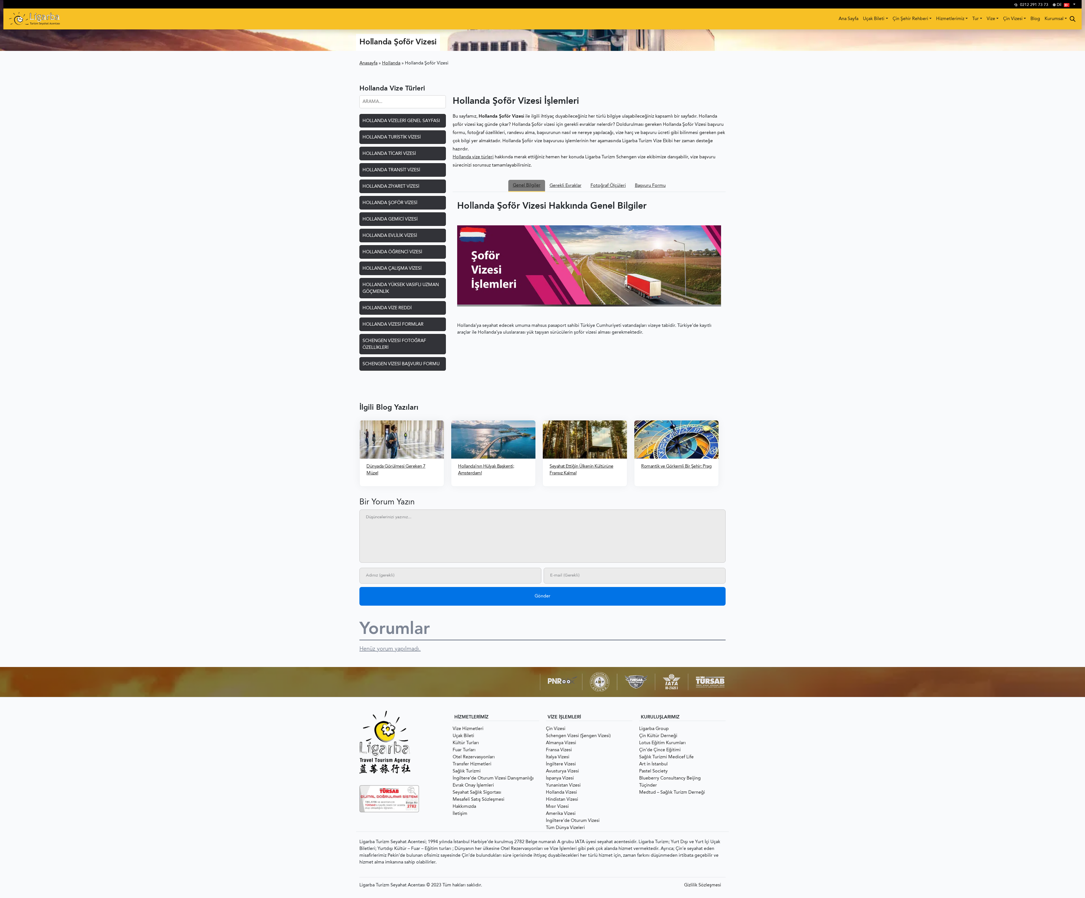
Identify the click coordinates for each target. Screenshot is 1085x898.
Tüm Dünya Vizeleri (565, 828)
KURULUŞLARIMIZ (660, 717)
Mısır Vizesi (557, 806)
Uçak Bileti (873, 19)
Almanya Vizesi (561, 743)
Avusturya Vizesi (562, 771)
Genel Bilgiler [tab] (527, 185)
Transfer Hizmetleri (472, 764)
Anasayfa (368, 63)
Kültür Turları (466, 743)
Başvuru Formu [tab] (650, 186)
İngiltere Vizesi (561, 764)
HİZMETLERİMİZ (471, 717)
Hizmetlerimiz (950, 19)
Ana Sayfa (848, 19)
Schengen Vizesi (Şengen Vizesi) (578, 736)
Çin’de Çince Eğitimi (660, 750)
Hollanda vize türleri (473, 157)
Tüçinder (648, 785)
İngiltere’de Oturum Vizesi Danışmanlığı (493, 778)
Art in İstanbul (653, 764)
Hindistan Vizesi (562, 799)
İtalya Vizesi (557, 757)
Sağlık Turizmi (467, 771)
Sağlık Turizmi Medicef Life (666, 757)
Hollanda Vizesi (561, 792)
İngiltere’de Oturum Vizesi (573, 821)
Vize (991, 19)
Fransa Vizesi (559, 750)
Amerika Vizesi (561, 813)
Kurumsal (1054, 19)
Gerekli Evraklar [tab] (565, 186)
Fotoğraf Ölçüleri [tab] (608, 186)
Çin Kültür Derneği (658, 736)
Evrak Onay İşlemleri (473, 785)
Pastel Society (653, 771)
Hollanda (391, 63)
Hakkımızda (464, 806)
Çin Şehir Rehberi (910, 19)
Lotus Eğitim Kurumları (662, 743)
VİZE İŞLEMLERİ (564, 717)
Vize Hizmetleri (468, 729)
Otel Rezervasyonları (474, 757)
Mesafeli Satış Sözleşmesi (478, 799)
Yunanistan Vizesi (563, 785)
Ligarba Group (654, 729)
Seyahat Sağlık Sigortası (477, 792)
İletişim (460, 813)
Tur (975, 19)
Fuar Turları (464, 750)
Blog (1035, 19)
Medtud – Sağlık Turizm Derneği (672, 792)
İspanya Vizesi (560, 778)
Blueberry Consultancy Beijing (670, 778)
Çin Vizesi (1013, 19)
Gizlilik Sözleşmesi (702, 885)
